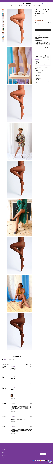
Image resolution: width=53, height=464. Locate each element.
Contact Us (3, 449)
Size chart (49, 22)
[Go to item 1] (3, 10)
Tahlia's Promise (4, 454)
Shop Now (15, 5)
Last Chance (33, 5)
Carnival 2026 (39, 5)
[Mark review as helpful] (31, 371)
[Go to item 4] (3, 21)
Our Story (28, 5)
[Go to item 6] (3, 29)
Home (12, 5)
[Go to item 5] (3, 25)
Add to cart (43, 30)
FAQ (2, 447)
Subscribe (43, 454)
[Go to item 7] (3, 33)
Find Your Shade (22, 5)
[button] (14, 359)
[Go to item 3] (3, 18)
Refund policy (3, 457)
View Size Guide (37, 50)
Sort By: (27, 364)
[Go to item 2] (3, 14)
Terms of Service (4, 455)
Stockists (3, 452)
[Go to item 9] (3, 40)
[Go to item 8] (3, 37)
